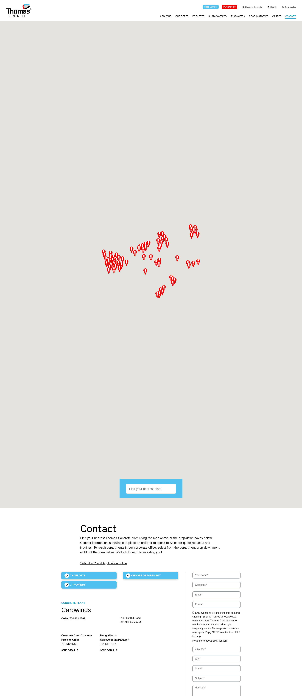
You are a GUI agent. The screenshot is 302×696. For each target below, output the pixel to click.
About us (165, 16)
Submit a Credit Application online (103, 563)
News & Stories (258, 16)
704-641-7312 (108, 644)
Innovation (238, 16)
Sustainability (217, 16)
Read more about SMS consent (209, 640)
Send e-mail (68, 650)
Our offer (181, 16)
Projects (198, 16)
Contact (290, 16)
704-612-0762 (77, 618)
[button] (159, 235)
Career (276, 16)
